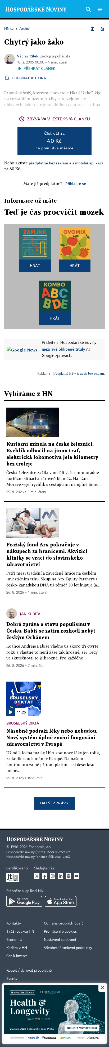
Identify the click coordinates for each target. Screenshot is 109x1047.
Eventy (11, 979)
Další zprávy (54, 803)
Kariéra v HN (16, 948)
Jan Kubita (30, 613)
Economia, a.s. (40, 847)
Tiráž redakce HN (20, 931)
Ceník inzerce (17, 956)
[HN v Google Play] (24, 901)
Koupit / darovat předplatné (29, 970)
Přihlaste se (75, 183)
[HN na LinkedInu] (60, 876)
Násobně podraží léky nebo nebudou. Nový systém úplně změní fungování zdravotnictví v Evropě (51, 738)
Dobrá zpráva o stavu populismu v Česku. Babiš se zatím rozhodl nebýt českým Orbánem (51, 631)
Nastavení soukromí (60, 940)
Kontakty (13, 923)
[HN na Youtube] (76, 876)
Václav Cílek (27, 56)
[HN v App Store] (60, 901)
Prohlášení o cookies (60, 931)
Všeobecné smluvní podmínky (68, 948)
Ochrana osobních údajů (64, 923)
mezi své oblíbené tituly (63, 349)
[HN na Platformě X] (36, 876)
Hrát (35, 265)
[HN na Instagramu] (52, 876)
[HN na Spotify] (68, 876)
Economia (14, 940)
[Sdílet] (92, 28)
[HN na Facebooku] (44, 876)
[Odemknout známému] (102, 28)
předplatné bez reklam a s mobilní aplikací (66, 163)
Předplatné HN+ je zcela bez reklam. (78, 373)
